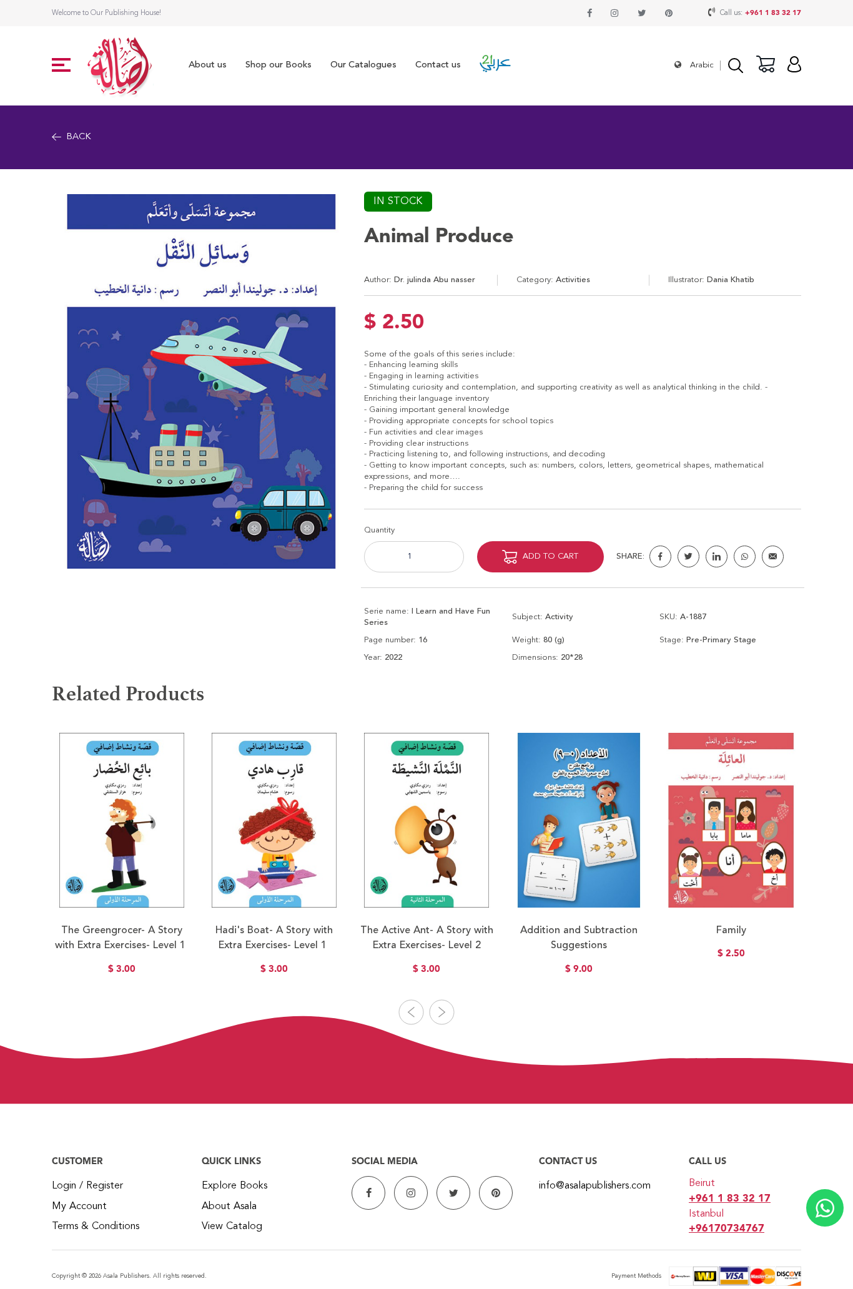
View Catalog (232, 1227)
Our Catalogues (363, 65)
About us (208, 65)
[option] (122, 861)
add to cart (550, 556)
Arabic (702, 65)
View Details (122, 892)
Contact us (438, 65)
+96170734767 (726, 1229)
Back (78, 137)
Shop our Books (278, 65)
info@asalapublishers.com (595, 1186)
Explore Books (234, 1186)
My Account (79, 1207)
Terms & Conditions (95, 1227)
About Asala (229, 1207)
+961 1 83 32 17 (773, 13)
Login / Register (87, 1186)
